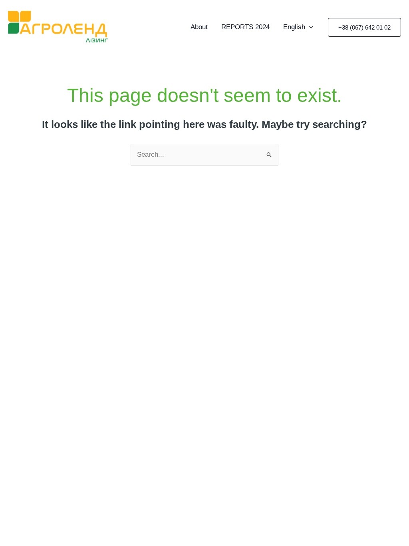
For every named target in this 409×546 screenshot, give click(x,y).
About (199, 27)
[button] (364, 27)
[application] (309, 27)
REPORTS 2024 (245, 27)
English (294, 27)
